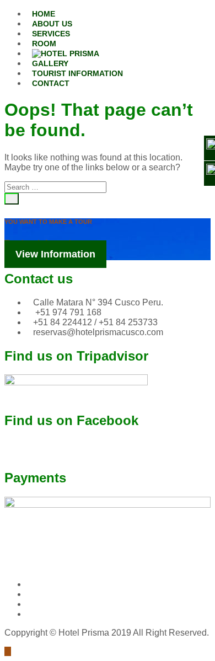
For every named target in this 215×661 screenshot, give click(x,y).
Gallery (50, 63)
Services (51, 33)
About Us (52, 23)
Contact (50, 83)
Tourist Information (77, 73)
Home (43, 13)
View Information (55, 254)
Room (44, 43)
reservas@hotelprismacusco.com (98, 332)
